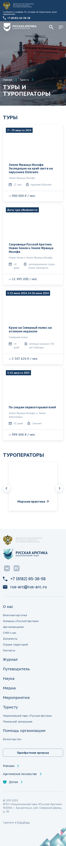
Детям (13, 782)
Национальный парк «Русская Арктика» (27, 715)
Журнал (10, 659)
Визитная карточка (15, 615)
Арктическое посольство (20, 774)
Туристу (24, 79)
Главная (7, 79)
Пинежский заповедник (17, 721)
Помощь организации (24, 730)
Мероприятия (16, 697)
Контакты (9, 650)
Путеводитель (16, 668)
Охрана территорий (15, 644)
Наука (8, 678)
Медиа (9, 687)
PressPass (23, 822)
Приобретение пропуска (33, 752)
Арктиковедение (13, 627)
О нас (8, 606)
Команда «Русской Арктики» (21, 621)
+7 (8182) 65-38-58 (18, 18)
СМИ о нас (9, 632)
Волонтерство (12, 739)
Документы (10, 638)
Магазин (8, 766)
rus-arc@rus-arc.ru (28, 587)
